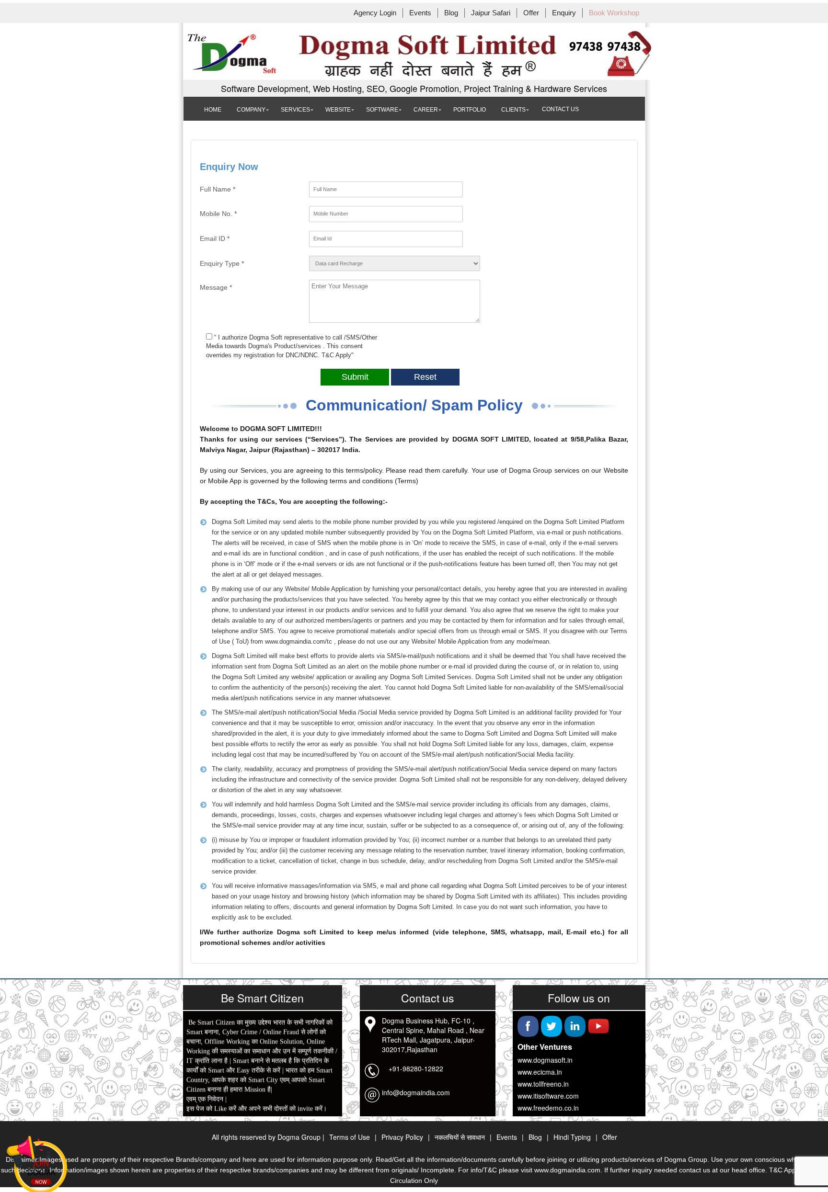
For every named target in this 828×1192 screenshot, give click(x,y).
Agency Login (375, 13)
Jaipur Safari (490, 13)
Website (338, 109)
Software (382, 109)
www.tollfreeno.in (543, 1084)
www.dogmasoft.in (545, 1060)
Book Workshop (614, 13)
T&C (328, 355)
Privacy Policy (402, 1137)
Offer (531, 13)
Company (251, 109)
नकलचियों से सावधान (460, 1137)
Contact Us (560, 109)
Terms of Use (349, 1137)
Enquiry (564, 13)
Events (420, 13)
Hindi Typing (572, 1137)
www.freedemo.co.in (548, 1108)
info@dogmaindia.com (416, 1092)
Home (212, 109)
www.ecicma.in (540, 1072)
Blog (451, 13)
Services (295, 109)
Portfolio (469, 109)
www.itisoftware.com (548, 1096)
